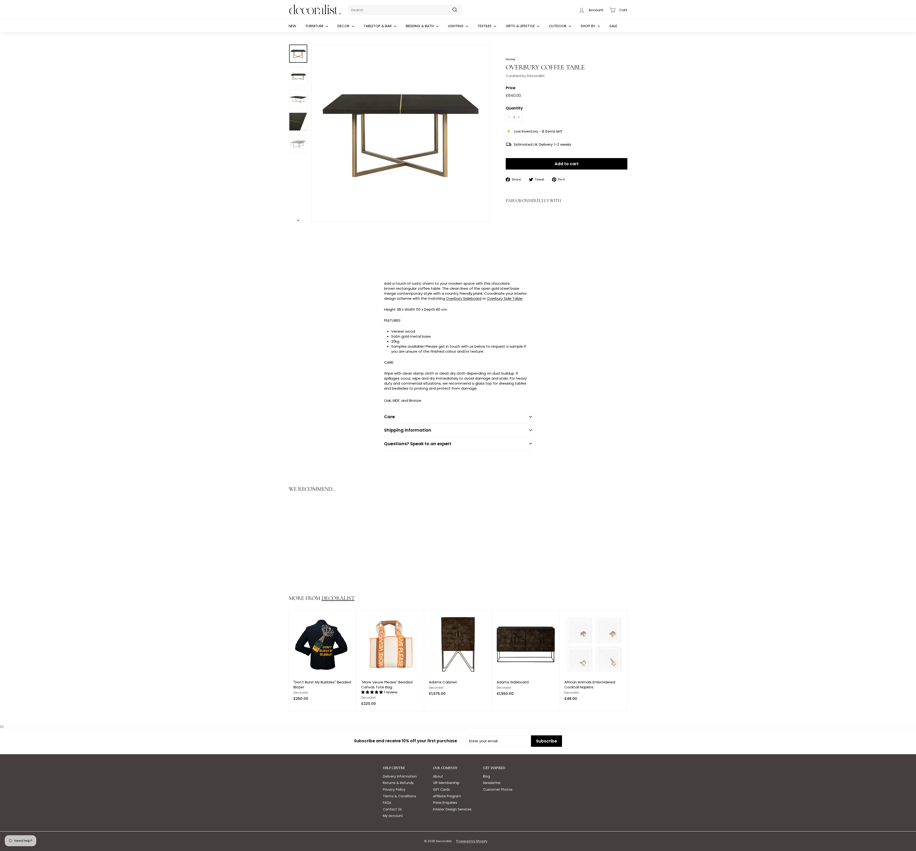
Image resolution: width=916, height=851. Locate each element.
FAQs (387, 802)
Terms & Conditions (399, 796)
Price (510, 88)
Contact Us (392, 809)
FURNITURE (315, 25)
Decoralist (338, 598)
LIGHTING (456, 25)
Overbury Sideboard (463, 298)
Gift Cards (441, 789)
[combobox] (405, 10)
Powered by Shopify (471, 841)
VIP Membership (446, 782)
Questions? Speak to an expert (417, 444)
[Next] (298, 218)
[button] (372, 692)
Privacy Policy (394, 789)
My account (393, 815)
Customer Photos (497, 789)
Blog (486, 776)
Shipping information (407, 430)
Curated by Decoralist (525, 75)
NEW (292, 25)
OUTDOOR (558, 25)
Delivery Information (400, 776)
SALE (613, 25)
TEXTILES (485, 25)
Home (510, 59)
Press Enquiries (445, 802)
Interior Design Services (452, 809)
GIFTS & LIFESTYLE (521, 25)
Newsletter (492, 782)
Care (389, 417)
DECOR (344, 25)
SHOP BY (588, 25)
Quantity (514, 108)
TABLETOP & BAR (378, 25)
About (438, 776)
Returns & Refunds (398, 782)
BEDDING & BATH (420, 25)
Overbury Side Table (504, 298)
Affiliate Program (447, 796)
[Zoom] (400, 133)
